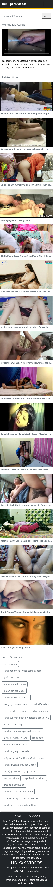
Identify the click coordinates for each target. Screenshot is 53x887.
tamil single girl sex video (17, 751)
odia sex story (11, 798)
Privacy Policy (39, 876)
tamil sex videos (38, 879)
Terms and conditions (16, 879)
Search (46, 15)
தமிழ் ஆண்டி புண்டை (13, 677)
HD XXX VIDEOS (26, 863)
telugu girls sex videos (15, 704)
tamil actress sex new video (18, 791)
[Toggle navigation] (47, 4)
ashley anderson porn (15, 744)
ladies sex (37, 737)
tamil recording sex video (35, 711)
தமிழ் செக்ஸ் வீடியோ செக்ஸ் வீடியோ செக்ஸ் (24, 758)
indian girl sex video (14, 690)
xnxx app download (14, 784)
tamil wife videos (40, 704)
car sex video (10, 711)
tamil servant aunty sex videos (20, 764)
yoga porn (29, 771)
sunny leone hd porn (15, 684)
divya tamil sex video (34, 778)
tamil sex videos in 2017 (16, 697)
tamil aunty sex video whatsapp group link (26, 717)
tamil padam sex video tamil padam (22, 670)
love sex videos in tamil (16, 737)
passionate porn (31, 798)
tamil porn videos (26, 883)
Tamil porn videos (14, 4)
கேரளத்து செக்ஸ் (12, 771)
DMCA (8, 876)
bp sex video (10, 664)
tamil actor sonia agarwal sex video (22, 731)
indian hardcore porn (15, 724)
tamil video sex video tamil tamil (21, 805)
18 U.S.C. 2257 (21, 876)
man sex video (11, 778)
